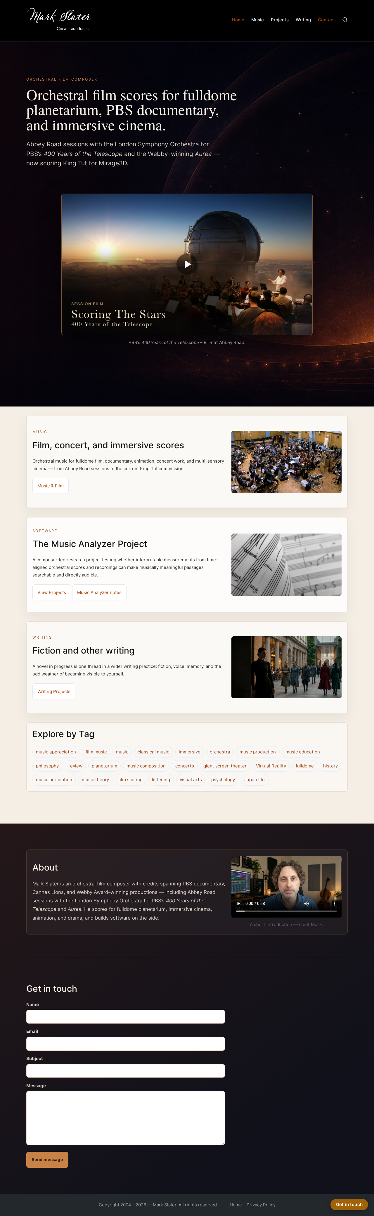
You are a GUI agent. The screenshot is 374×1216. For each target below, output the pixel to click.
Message (36, 1085)
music (122, 752)
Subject (34, 1058)
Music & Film (50, 486)
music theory (95, 779)
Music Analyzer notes (99, 592)
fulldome (305, 766)
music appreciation (56, 752)
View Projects (51, 592)
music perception (54, 779)
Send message (47, 1159)
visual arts (191, 779)
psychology (223, 779)
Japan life (254, 779)
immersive (189, 752)
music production (258, 752)
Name (32, 1004)
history (330, 766)
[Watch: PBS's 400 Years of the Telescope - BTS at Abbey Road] (187, 264)
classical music (153, 752)
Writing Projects (53, 691)
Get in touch (349, 1204)
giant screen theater (225, 766)
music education (302, 752)
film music (96, 752)
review (75, 766)
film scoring (130, 779)
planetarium (104, 766)
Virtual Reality (271, 766)
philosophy (47, 766)
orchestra (220, 752)
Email (32, 1031)
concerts (184, 766)
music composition (146, 766)
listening (161, 779)
